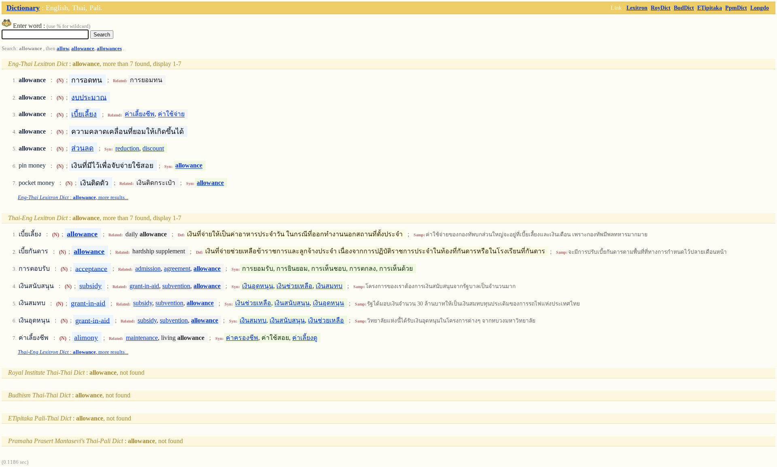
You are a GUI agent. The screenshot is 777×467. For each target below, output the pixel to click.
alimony (86, 337)
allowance (82, 48)
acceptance (91, 268)
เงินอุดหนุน (257, 285)
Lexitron (637, 7)
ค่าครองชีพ (242, 337)
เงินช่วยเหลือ (294, 285)
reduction (127, 148)
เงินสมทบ (329, 285)
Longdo (759, 7)
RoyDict (661, 7)
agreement (177, 268)
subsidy (90, 286)
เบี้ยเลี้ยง (84, 114)
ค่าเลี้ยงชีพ (140, 114)
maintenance (142, 337)
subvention (176, 285)
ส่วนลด (82, 148)
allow (63, 48)
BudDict (684, 7)
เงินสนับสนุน (292, 303)
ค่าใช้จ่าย (171, 114)
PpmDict (736, 7)
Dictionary (23, 8)
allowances (109, 48)
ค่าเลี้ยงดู (304, 337)
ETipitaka (709, 7)
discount (153, 148)
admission (148, 268)
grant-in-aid (144, 285)
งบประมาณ (88, 97)
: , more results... (73, 197)
